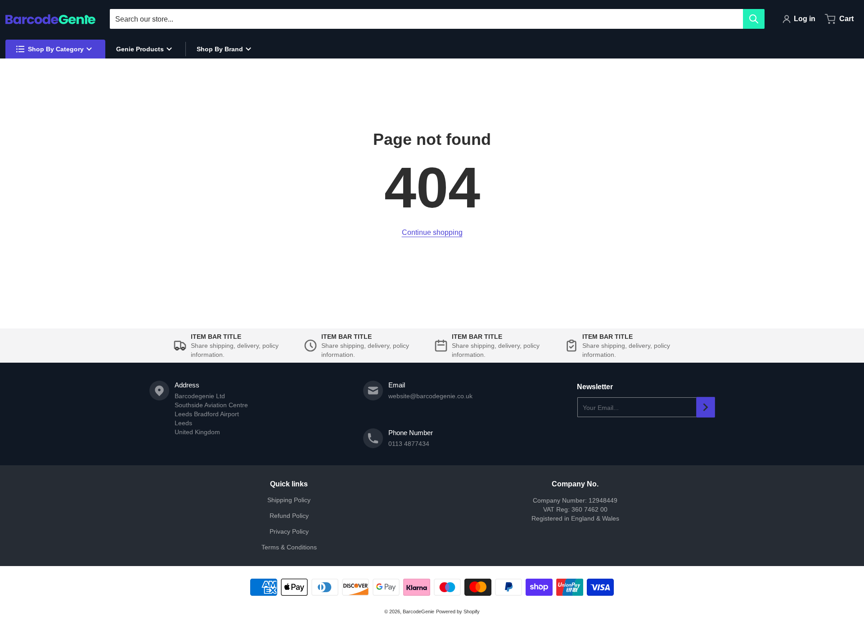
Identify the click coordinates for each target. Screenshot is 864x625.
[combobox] (437, 19)
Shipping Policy (288, 500)
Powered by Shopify (458, 611)
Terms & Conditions (289, 547)
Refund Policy (289, 515)
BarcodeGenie (418, 611)
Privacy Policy (289, 531)
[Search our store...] (754, 19)
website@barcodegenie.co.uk (430, 396)
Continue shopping (432, 232)
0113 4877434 (408, 443)
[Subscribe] (705, 407)
